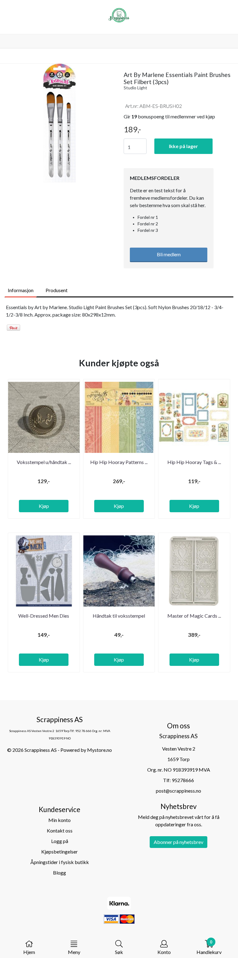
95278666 (183, 780)
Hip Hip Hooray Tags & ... (194, 462)
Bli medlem (169, 254)
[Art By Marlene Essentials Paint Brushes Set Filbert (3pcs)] (59, 124)
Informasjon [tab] (20, 290)
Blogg (59, 872)
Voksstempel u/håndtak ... (44, 462)
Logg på (59, 841)
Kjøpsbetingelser (59, 851)
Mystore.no (99, 750)
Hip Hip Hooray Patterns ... (119, 462)
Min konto (59, 820)
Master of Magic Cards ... (194, 616)
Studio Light (135, 87)
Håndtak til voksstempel (119, 616)
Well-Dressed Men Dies (43, 616)
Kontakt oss (60, 830)
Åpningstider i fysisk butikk (59, 862)
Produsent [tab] (57, 290)
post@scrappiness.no (178, 791)
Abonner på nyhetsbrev (178, 842)
